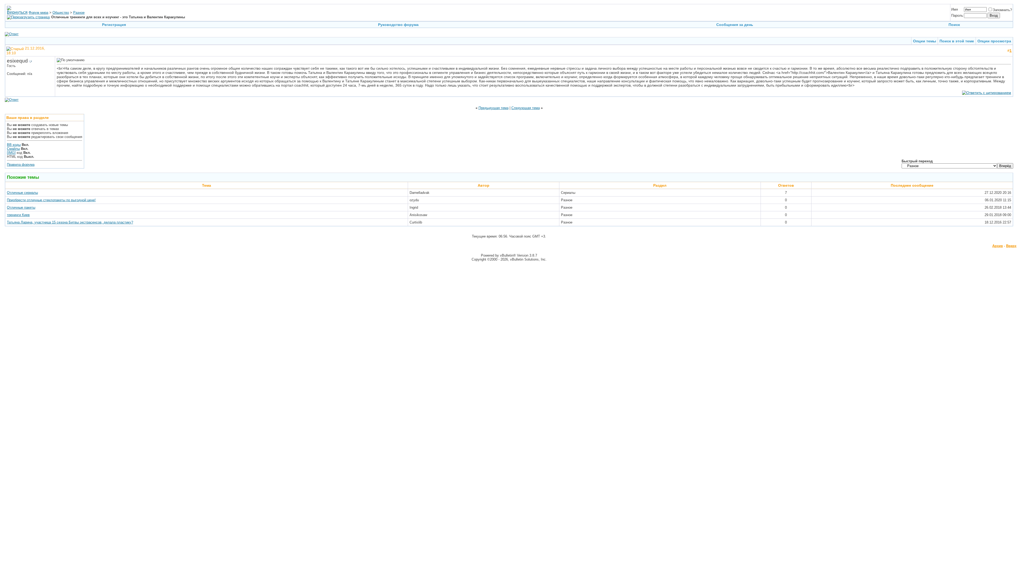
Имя (954, 9)
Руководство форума (398, 25)
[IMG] (11, 153)
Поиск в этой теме (957, 41)
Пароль (957, 15)
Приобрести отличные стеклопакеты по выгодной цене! (51, 200)
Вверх (1011, 246)
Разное (79, 13)
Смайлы (13, 149)
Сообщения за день (734, 25)
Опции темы (924, 41)
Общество (60, 13)
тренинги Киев (18, 215)
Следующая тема (525, 108)
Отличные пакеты (21, 207)
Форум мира (38, 13)
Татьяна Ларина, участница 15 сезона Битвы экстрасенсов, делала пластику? (70, 222)
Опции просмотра (994, 41)
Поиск (954, 25)
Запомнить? (1002, 10)
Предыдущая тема (493, 108)
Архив (997, 246)
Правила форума (20, 165)
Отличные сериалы (22, 193)
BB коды (14, 145)
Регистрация (114, 25)
